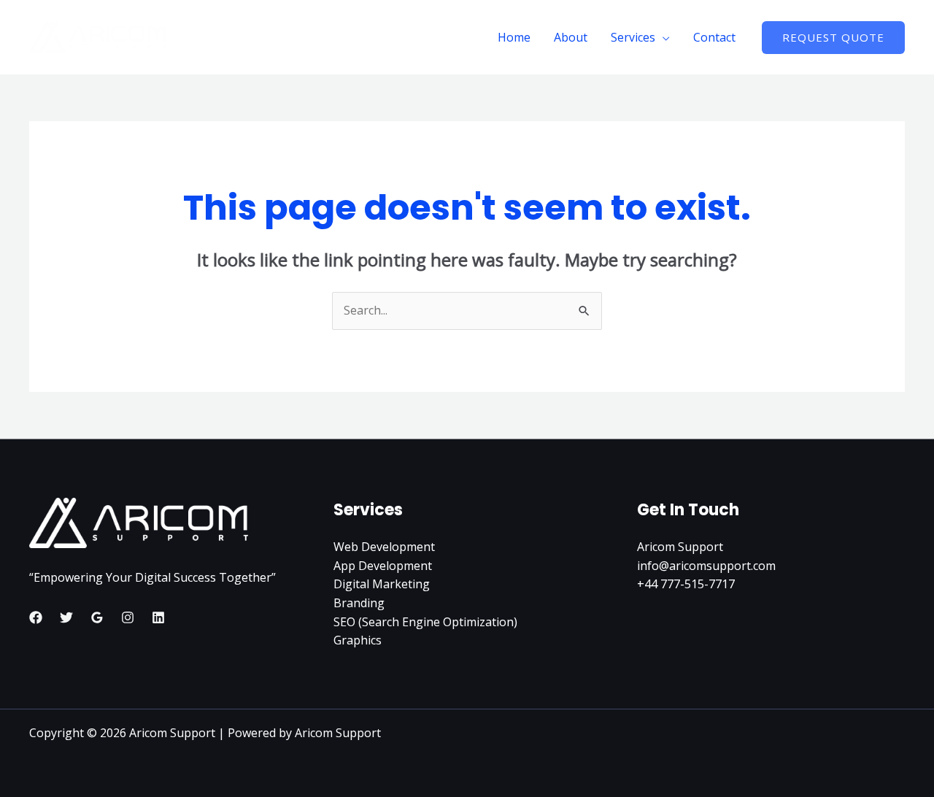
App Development (382, 566)
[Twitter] (66, 617)
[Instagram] (127, 617)
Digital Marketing (381, 584)
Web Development (384, 547)
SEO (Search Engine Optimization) (425, 622)
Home (514, 37)
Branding (359, 603)
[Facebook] (35, 617)
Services (633, 37)
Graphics (357, 640)
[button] (833, 37)
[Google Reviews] (97, 617)
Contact (714, 37)
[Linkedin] (158, 617)
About (570, 37)
